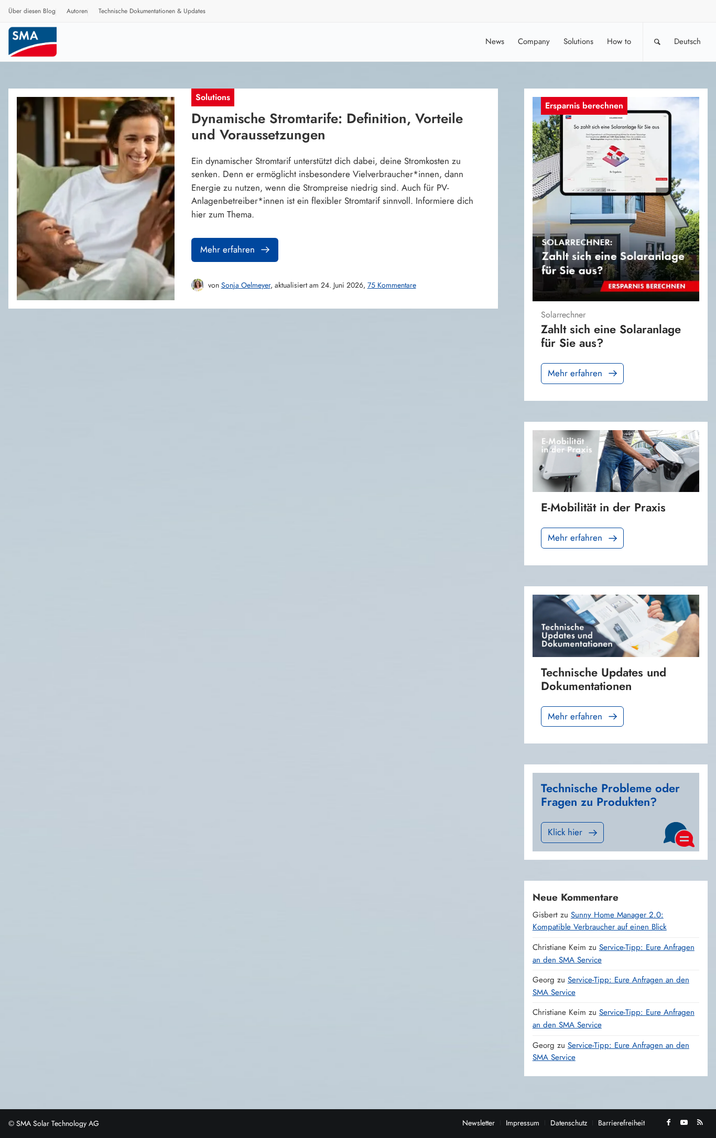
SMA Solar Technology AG (57, 1123)
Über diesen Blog (32, 11)
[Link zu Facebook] (668, 1122)
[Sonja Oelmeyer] (197, 285)
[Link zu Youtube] (684, 1122)
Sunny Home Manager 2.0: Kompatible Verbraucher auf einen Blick (600, 921)
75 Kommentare (391, 285)
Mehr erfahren (227, 249)
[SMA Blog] (39, 41)
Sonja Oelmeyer (245, 285)
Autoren (77, 11)
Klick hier (565, 832)
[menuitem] (32, 12)
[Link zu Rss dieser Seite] (700, 1122)
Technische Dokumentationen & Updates (152, 11)
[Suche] (657, 41)
